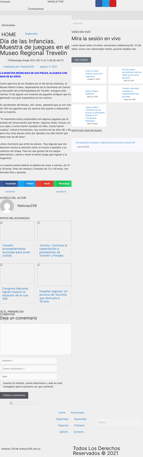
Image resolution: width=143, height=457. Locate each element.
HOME (8, 34)
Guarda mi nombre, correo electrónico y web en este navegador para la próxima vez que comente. (32, 385)
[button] (71, 13)
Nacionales (80, 419)
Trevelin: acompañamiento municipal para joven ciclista (16, 250)
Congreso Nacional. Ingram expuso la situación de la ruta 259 (15, 293)
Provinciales (77, 412)
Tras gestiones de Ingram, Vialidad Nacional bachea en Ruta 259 (105, 142)
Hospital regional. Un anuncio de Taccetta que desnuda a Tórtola (53, 296)
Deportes (63, 425)
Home (62, 412)
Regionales (31, 33)
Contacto (78, 431)
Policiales (79, 425)
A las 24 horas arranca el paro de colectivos (93, 73)
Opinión (63, 431)
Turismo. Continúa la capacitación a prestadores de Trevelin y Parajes (53, 250)
